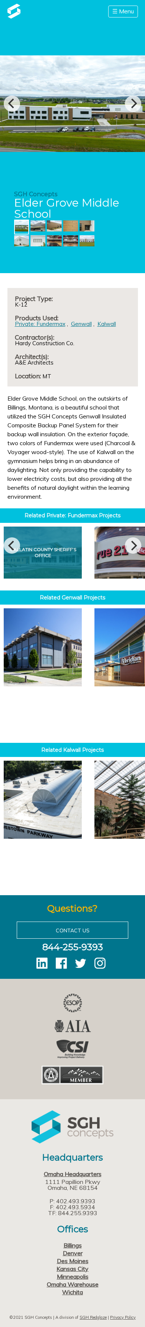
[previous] (12, 104)
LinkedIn (42, 963)
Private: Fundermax (40, 323)
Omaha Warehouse (73, 1284)
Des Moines (72, 1261)
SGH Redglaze (93, 1317)
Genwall (81, 323)
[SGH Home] (13, 16)
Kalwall (106, 323)
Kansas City (72, 1268)
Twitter (80, 963)
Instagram (100, 963)
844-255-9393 (72, 947)
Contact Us (73, 930)
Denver (73, 1253)
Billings (73, 1245)
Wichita (72, 1292)
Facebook (61, 963)
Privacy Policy (123, 1317)
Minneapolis (72, 1276)
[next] (133, 104)
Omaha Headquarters (73, 1174)
